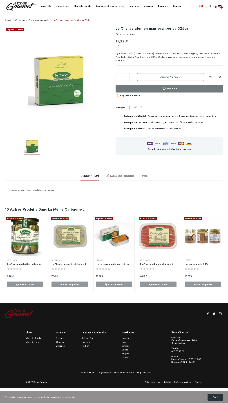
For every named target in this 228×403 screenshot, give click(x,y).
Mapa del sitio (144, 372)
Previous (214, 208)
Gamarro (86, 342)
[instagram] (220, 314)
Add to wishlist (210, 77)
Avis (144, 176)
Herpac (99, 260)
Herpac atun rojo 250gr (197, 264)
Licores (125, 338)
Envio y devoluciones (124, 372)
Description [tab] (89, 176)
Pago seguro (105, 372)
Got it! (215, 397)
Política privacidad (182, 382)
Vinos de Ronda (33, 338)
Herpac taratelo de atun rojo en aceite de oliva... (114, 264)
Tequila (125, 353)
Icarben (85, 345)
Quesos (60, 342)
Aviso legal (150, 382)
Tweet (135, 107)
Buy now (172, 88)
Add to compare (219, 77)
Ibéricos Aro (88, 338)
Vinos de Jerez (33, 342)
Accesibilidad (164, 382)
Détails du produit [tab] (120, 176)
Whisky (125, 345)
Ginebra (126, 357)
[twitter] (214, 314)
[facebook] (207, 314)
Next (220, 208)
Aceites (60, 338)
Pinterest (141, 107)
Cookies (198, 382)
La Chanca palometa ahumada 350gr (158, 264)
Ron (124, 342)
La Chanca (12, 260)
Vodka (125, 349)
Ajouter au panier (170, 77)
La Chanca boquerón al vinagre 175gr (69, 264)
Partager (129, 107)
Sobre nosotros (88, 372)
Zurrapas (60, 345)
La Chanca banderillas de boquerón (25, 264)
